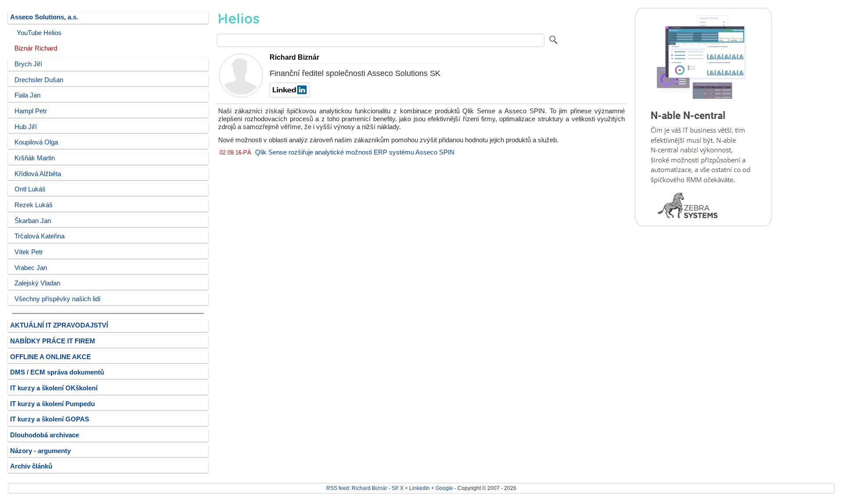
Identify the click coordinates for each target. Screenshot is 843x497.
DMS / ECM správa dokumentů (57, 372)
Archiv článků (31, 466)
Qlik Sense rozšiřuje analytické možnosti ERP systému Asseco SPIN (354, 152)
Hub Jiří (25, 126)
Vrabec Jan (30, 267)
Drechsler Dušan (38, 79)
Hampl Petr (30, 111)
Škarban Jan (32, 220)
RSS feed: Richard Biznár (356, 488)
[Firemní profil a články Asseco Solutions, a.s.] (239, 27)
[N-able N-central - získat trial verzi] (703, 224)
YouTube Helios (39, 32)
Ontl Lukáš (30, 189)
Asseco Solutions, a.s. (44, 17)
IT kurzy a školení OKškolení (53, 388)
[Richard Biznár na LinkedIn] (288, 95)
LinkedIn (419, 488)
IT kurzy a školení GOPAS (49, 419)
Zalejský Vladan (37, 283)
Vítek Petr (28, 252)
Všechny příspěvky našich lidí (57, 299)
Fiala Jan (27, 95)
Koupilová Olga (36, 142)
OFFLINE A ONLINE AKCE (50, 356)
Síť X (397, 488)
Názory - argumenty (40, 450)
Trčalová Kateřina (39, 236)
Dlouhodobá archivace (44, 435)
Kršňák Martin (34, 158)
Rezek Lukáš (33, 205)
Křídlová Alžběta (37, 173)
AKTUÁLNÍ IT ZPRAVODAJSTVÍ (59, 325)
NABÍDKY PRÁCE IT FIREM (52, 341)
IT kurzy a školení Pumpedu (52, 403)
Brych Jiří (28, 64)
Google (444, 488)
